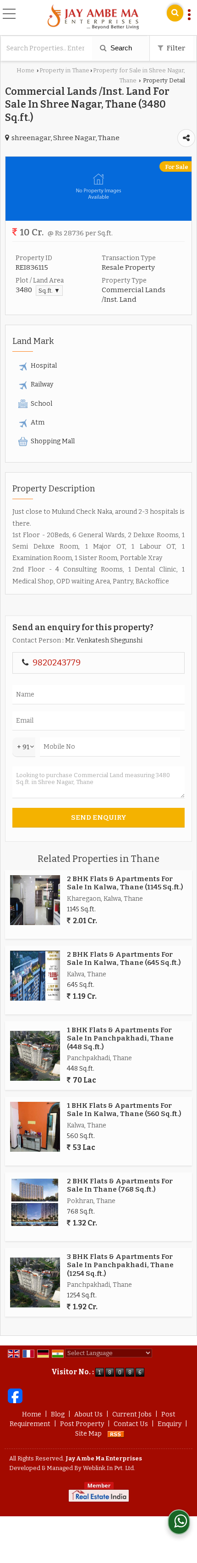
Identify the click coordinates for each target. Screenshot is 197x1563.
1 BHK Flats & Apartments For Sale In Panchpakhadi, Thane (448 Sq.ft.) (120, 1038)
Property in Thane (64, 70)
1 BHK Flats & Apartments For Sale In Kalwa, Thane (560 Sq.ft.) (124, 1109)
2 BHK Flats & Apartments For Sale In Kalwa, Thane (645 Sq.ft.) (124, 958)
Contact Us (131, 1424)
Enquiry (169, 1424)
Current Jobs (132, 1414)
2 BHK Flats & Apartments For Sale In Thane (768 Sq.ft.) (120, 1185)
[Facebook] (15, 1396)
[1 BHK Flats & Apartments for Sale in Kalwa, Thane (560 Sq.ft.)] (35, 1127)
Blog (58, 1414)
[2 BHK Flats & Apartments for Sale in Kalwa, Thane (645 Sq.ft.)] (35, 976)
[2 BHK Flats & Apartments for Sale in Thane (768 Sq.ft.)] (35, 1202)
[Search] (175, 13)
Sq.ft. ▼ (49, 290)
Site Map (88, 1434)
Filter (175, 48)
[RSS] (116, 1434)
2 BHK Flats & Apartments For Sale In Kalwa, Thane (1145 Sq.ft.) (125, 883)
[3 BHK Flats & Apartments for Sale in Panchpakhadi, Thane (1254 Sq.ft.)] (35, 1282)
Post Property (82, 1424)
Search (120, 48)
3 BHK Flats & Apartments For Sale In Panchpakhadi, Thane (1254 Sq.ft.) (120, 1265)
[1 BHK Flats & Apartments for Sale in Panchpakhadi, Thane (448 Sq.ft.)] (35, 1056)
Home (25, 70)
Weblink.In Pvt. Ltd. (109, 1468)
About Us (88, 1414)
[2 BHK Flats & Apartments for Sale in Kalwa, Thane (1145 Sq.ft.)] (35, 900)
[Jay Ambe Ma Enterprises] (93, 17)
